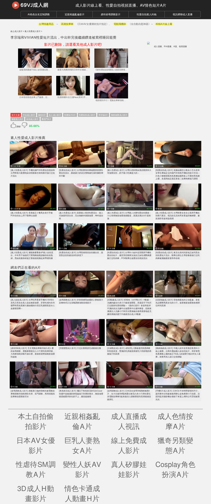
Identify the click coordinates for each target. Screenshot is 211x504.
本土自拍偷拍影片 (35, 421)
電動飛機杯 (120, 24)
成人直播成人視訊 (129, 421)
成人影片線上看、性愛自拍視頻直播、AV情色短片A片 (120, 5)
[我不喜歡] (24, 125)
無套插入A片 (17, 119)
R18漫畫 (167, 46)
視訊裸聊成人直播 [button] (182, 14)
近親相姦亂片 (82, 421)
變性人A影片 (82, 469)
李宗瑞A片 (103, 114)
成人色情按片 (175, 421)
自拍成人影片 (32, 119)
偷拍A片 (42, 114)
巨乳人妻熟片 (82, 445)
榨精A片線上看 (164, 24)
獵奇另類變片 (175, 445)
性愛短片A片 (70, 114)
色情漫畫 (183, 46)
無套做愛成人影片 (119, 114)
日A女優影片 (35, 445)
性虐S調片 (36, 469)
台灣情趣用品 (46, 24)
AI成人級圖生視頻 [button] (39, 14)
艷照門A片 (46, 119)
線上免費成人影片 (129, 445)
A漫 (175, 46)
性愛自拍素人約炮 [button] (146, 14)
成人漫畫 (158, 46)
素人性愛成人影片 (24, 137)
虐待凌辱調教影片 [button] (110, 14)
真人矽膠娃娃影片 (129, 469)
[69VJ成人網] (41, 5)
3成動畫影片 (35, 493)
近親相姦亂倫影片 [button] (74, 14)
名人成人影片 (55, 114)
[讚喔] (14, 125)
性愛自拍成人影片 (87, 114)
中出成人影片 (29, 114)
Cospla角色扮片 (175, 469)
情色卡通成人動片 (82, 493)
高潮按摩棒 (67, 24)
